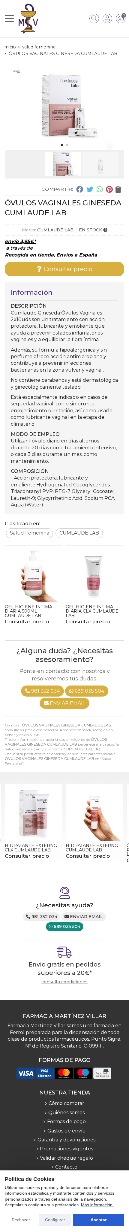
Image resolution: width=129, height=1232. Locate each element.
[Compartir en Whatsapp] (100, 189)
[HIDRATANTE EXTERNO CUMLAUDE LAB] (94, 812)
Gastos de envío (66, 1131)
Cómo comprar (66, 1103)
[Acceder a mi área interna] (107, 18)
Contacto (66, 1167)
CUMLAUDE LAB (79, 749)
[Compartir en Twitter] (89, 189)
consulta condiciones (64, 981)
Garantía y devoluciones (66, 1140)
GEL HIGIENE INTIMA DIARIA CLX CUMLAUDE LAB (92, 611)
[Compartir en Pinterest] (109, 189)
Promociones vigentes (66, 1149)
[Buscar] (94, 18)
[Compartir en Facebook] (79, 189)
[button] (62, 145)
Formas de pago (66, 1121)
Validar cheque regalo (66, 1158)
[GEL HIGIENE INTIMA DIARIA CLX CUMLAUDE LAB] (94, 574)
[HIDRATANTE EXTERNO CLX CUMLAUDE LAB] (33, 812)
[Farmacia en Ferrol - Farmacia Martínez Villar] (28, 19)
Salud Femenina (19, 749)
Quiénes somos (66, 1112)
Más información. (97, 1204)
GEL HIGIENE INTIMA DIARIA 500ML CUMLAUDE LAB (28, 611)
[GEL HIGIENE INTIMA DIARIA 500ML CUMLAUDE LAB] (33, 574)
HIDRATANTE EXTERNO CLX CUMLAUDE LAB (31, 847)
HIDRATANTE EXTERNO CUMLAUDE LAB (92, 847)
